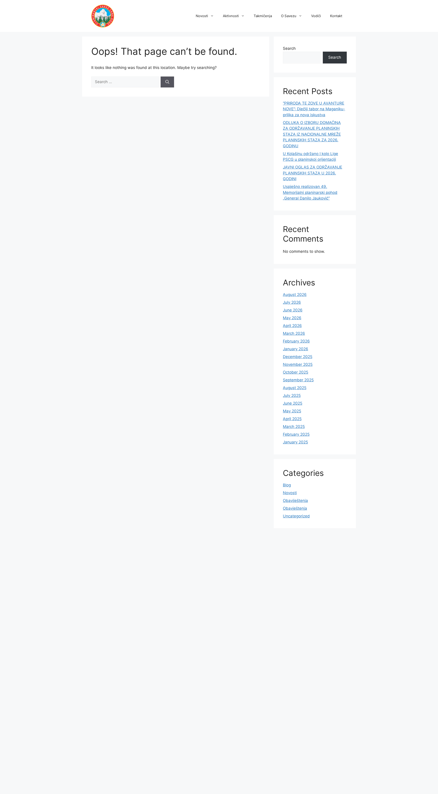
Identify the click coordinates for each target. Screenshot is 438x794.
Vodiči (316, 16)
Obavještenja (295, 508)
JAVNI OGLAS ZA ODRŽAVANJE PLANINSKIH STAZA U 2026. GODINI (312, 173)
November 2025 (298, 364)
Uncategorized (296, 516)
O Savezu (288, 16)
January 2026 (295, 349)
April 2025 (292, 419)
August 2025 (294, 387)
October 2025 (295, 372)
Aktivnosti (231, 16)
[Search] (167, 81)
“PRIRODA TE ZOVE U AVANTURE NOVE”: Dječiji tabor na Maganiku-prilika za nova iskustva (314, 109)
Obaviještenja (295, 500)
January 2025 (295, 442)
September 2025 (298, 380)
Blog (287, 485)
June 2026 (292, 310)
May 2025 (292, 411)
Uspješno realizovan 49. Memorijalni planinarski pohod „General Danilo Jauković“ (310, 192)
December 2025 (297, 356)
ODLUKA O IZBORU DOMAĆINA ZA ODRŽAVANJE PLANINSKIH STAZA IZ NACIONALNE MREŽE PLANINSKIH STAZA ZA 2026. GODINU (312, 134)
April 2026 (292, 325)
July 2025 (292, 395)
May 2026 (292, 318)
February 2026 (296, 341)
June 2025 (292, 403)
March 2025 (294, 426)
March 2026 (294, 333)
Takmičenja (263, 16)
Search (289, 48)
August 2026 (295, 294)
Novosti (202, 16)
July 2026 (292, 302)
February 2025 (296, 434)
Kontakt (336, 16)
